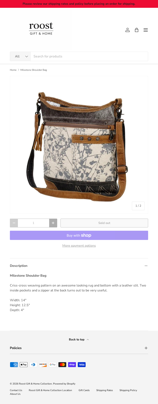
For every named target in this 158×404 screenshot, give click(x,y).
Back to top (77, 339)
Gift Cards (84, 390)
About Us (15, 394)
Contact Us (16, 390)
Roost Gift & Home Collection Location (50, 390)
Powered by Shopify (64, 383)
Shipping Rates (104, 390)
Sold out (104, 223)
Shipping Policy (128, 390)
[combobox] (79, 56)
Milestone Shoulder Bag (33, 70)
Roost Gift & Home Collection (35, 383)
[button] (136, 29)
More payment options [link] (79, 245)
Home (13, 70)
